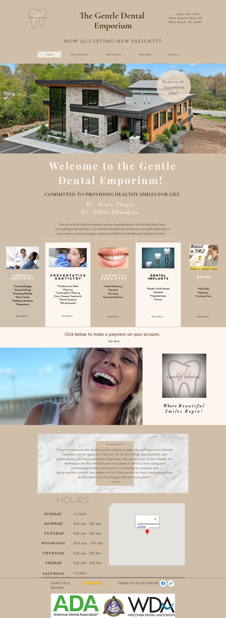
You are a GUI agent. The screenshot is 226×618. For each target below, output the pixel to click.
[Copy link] (170, 583)
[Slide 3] (112, 488)
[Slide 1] (106, 488)
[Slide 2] (109, 488)
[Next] (185, 463)
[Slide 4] (116, 489)
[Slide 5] (120, 488)
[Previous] (40, 463)
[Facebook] (163, 583)
